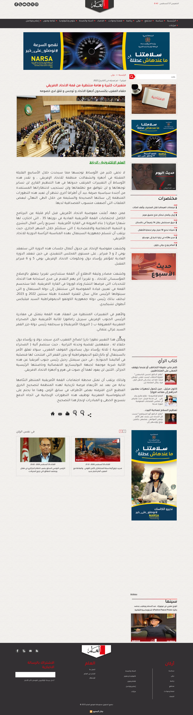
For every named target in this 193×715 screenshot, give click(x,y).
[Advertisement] (92, 357)
